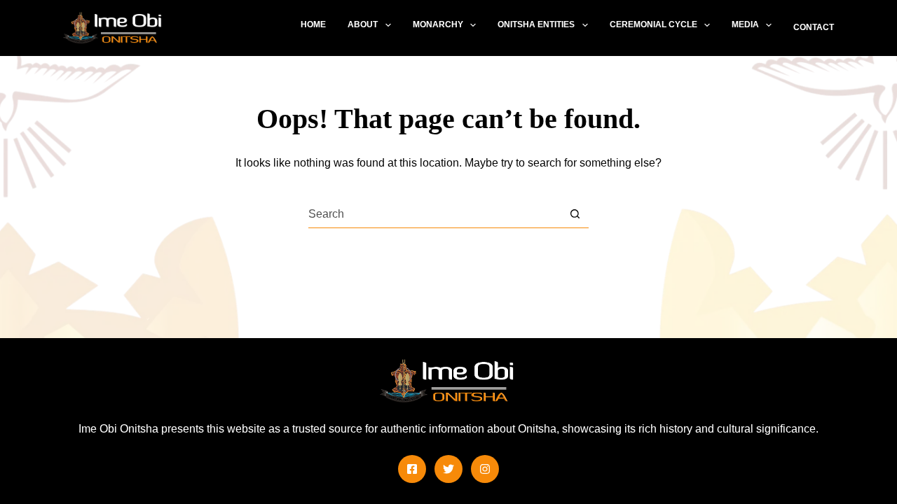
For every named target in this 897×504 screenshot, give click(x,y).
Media (745, 24)
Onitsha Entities (536, 24)
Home (313, 24)
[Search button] (575, 213)
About (363, 24)
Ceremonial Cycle (653, 24)
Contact (813, 27)
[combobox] (434, 214)
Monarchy (438, 24)
